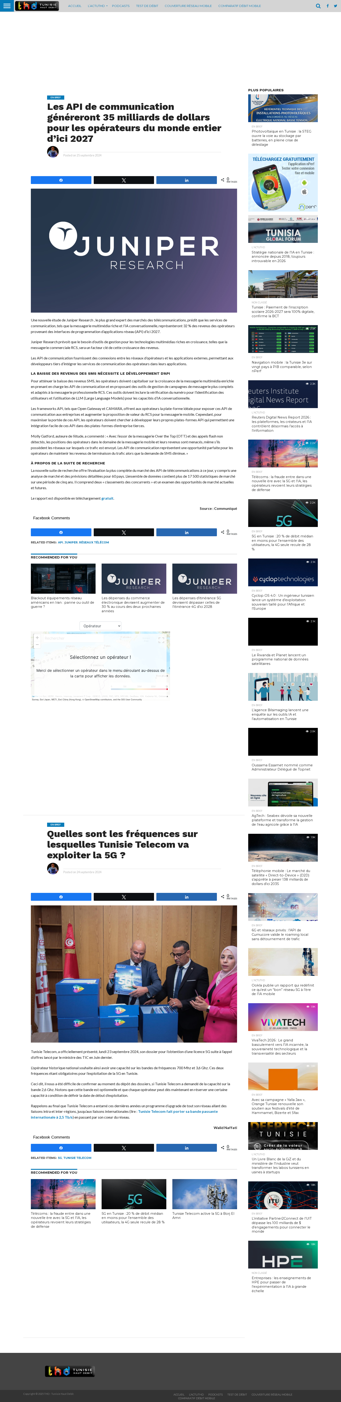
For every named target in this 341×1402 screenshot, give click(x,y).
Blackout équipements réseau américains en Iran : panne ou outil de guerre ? (62, 602)
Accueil (74, 6)
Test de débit (147, 6)
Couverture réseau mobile (188, 6)
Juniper (71, 542)
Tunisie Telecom (77, 1158)
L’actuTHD (96, 6)
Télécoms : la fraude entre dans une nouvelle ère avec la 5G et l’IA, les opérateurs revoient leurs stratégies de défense (61, 1220)
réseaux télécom (94, 542)
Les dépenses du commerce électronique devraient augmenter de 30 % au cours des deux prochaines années (133, 604)
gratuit (107, 498)
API (60, 542)
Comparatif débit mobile (239, 6)
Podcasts (121, 6)
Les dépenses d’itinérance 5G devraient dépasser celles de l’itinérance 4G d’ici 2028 (196, 602)
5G (60, 1158)
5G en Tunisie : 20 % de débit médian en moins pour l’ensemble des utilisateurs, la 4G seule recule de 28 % (133, 1218)
